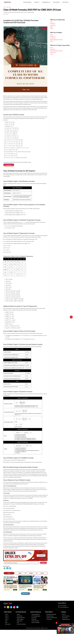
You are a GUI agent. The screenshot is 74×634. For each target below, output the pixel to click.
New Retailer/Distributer (51, 614)
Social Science (53, 25)
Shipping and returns (66, 619)
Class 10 (6, 616)
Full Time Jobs (49, 619)
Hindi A (51, 28)
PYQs (18, 622)
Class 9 (6, 614)
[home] (7, 2)
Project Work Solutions (21, 624)
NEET (6, 622)
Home (4, 7)
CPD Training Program (35, 616)
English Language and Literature (56, 39)
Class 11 (6, 617)
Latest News (8, 7)
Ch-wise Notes (19, 616)
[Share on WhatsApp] (4, 568)
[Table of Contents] (71, 317)
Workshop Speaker (50, 616)
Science (51, 21)
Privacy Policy (65, 617)
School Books (7, 624)
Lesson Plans (33, 617)
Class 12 (6, 619)
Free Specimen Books (35, 614)
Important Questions (21, 617)
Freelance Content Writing (51, 617)
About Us (64, 614)
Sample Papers (19, 620)
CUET (6, 620)
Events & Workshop (35, 620)
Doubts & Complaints (35, 622)
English (51, 26)
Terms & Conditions (66, 616)
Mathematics (52, 23)
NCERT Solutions (20, 619)
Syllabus (18, 614)
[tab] (9, 573)
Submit (43, 562)
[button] (27, 2)
